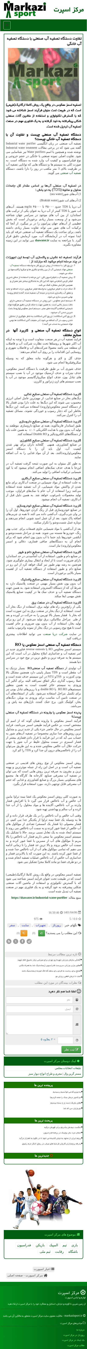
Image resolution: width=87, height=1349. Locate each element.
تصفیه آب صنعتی (70, 173)
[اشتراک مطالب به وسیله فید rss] (9, 941)
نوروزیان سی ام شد (72, 1108)
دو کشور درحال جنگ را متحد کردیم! (65, 1097)
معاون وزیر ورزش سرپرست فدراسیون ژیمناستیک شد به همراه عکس (49, 965)
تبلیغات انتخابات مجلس (68, 1068)
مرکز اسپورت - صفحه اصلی (25, 1275)
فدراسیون (24, 1245)
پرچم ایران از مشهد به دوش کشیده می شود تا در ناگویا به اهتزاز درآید (50, 1138)
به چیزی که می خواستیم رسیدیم (67, 1092)
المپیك (53, 1245)
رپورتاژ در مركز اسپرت (73, 1335)
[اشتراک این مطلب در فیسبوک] (22, 941)
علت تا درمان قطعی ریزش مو (68, 976)
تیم (65, 1245)
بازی (74, 1245)
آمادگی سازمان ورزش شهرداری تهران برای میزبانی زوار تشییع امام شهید (49, 960)
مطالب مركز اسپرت (75, 1345)
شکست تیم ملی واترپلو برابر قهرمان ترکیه (62, 1127)
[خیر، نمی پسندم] (23, 933)
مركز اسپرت (69, 9)
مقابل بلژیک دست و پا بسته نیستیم (65, 1103)
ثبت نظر (69, 1049)
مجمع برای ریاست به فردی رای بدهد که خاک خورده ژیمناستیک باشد (51, 971)
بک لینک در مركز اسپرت (73, 1340)
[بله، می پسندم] (41, 933)
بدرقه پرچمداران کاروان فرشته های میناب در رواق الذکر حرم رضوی (51, 1144)
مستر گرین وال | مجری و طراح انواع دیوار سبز (55, 1073)
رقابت (59, 1251)
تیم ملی (45, 1251)
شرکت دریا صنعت (55, 634)
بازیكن (40, 1245)
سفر (12, 925)
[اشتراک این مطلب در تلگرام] (29, 941)
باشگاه (73, 1251)
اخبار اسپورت (42, 1269)
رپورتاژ (57, 925)
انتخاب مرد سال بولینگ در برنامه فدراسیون (62, 1133)
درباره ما (80, 1330)
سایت (25, 925)
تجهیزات (41, 925)
